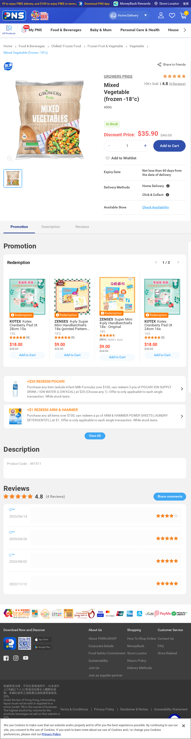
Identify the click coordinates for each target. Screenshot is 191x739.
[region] (95, 728)
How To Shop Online (141, 638)
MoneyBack (135, 646)
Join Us (94, 668)
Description (50, 226)
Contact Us (166, 638)
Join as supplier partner (106, 675)
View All (95, 436)
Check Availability (155, 207)
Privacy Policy (104, 709)
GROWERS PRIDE (118, 76)
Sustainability (98, 660)
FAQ (161, 646)
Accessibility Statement (171, 709)
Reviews (82, 226)
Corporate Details (101, 646)
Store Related (167, 653)
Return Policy (136, 660)
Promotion (19, 226)
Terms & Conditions (74, 709)
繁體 (186, 3)
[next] (184, 29)
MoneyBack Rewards (135, 3)
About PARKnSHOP (103, 638)
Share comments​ (169, 496)
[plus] (145, 145)
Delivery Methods (139, 668)
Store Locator (169, 3)
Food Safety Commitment (107, 653)
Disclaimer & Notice (134, 709)
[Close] (183, 726)
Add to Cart (169, 146)
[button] (129, 15)
